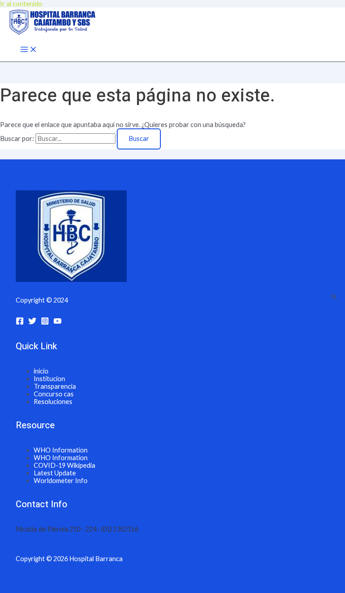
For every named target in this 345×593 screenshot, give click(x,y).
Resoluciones (53, 401)
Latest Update (55, 473)
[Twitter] (32, 322)
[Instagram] (45, 322)
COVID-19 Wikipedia (64, 465)
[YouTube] (57, 322)
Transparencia (55, 386)
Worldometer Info (61, 480)
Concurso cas (54, 394)
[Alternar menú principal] (29, 50)
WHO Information (61, 450)
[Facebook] (20, 322)
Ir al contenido (21, 4)
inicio (41, 371)
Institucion (49, 378)
